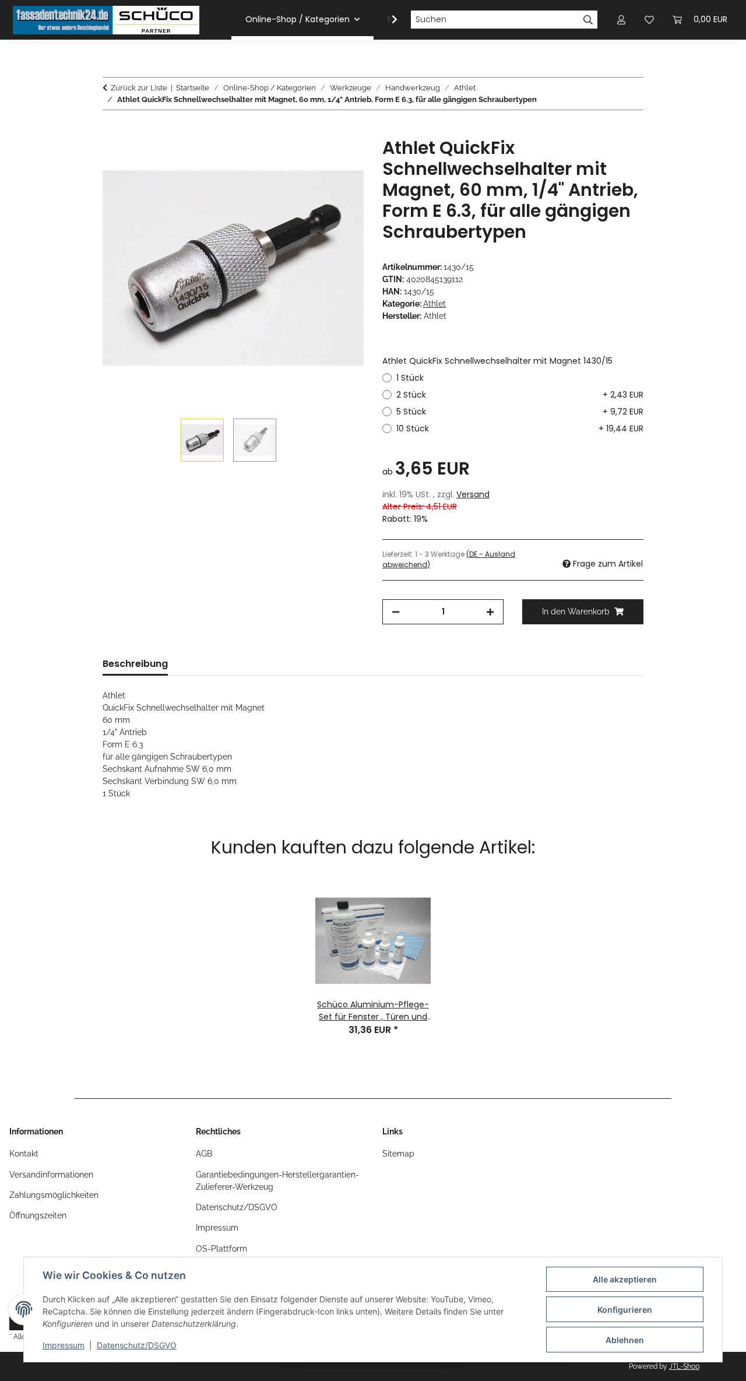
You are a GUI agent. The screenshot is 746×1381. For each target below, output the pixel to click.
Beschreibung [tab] (135, 663)
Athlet (434, 303)
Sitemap (398, 1153)
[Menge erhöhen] (490, 612)
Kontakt (23, 1153)
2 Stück (519, 394)
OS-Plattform (221, 1248)
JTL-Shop (684, 1366)
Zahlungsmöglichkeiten (53, 1195)
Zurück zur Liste (139, 87)
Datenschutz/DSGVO (137, 1345)
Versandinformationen (51, 1174)
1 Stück (410, 378)
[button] (387, 20)
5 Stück (519, 411)
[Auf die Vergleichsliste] (309, 160)
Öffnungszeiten (37, 1215)
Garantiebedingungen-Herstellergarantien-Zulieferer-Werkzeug (277, 1181)
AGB (204, 1153)
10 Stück (519, 428)
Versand (473, 494)
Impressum (64, 1345)
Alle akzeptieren (625, 1279)
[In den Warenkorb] (112, 131)
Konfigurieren (624, 1310)
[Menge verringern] (396, 612)
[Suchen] (588, 20)
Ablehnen (625, 1340)
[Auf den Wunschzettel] (339, 160)
